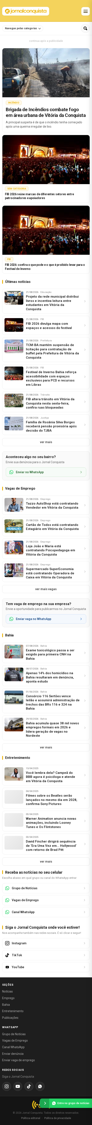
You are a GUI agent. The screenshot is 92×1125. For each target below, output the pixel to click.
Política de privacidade (57, 1118)
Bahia (6, 1004)
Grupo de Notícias (14, 1034)
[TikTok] (28, 1086)
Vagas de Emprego (15, 1040)
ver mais (46, 442)
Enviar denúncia (13, 1053)
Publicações (10, 1017)
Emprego (8, 998)
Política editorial (30, 1118)
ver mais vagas (46, 589)
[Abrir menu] (85, 11)
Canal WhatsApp (13, 1047)
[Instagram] (6, 1086)
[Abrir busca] (85, 28)
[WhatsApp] (40, 1086)
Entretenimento (13, 1011)
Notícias (7, 991)
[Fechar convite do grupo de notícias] (44, 1103)
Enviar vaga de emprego (18, 1060)
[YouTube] (17, 1086)
